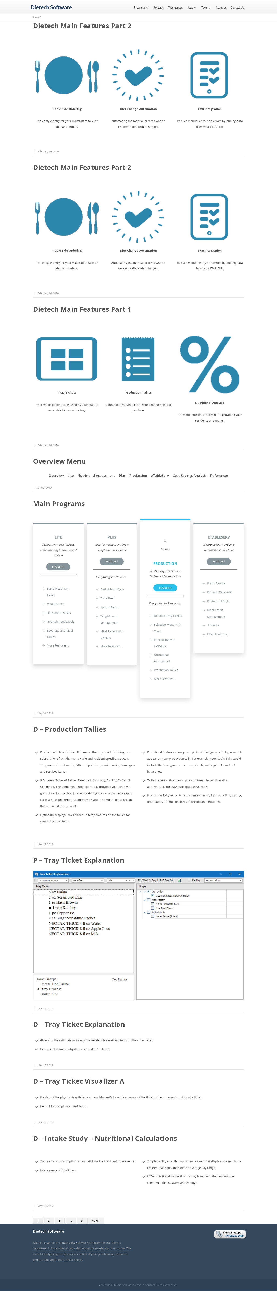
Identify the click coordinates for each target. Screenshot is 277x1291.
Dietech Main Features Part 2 (82, 25)
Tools (204, 7)
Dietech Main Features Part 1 (82, 309)
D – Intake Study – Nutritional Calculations (105, 1138)
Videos (132, 1285)
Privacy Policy (168, 1285)
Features (159, 7)
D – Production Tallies (69, 729)
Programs (139, 7)
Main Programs (59, 503)
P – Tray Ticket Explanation (78, 860)
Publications (119, 1285)
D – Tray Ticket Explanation (79, 1024)
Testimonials (175, 7)
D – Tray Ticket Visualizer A (78, 1081)
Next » (96, 1220)
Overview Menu (59, 461)
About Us (221, 7)
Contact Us (237, 7)
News (190, 7)
